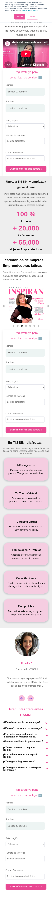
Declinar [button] (32, 17)
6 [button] (34, 326)
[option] (26, 304)
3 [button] (22, 326)
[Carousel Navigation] (26, 698)
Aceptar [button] (20, 17)
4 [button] (26, 326)
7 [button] (38, 326)
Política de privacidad (30, 10)
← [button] (4, 306)
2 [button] (17, 326)
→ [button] (47, 306)
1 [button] (13, 326)
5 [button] (30, 326)
